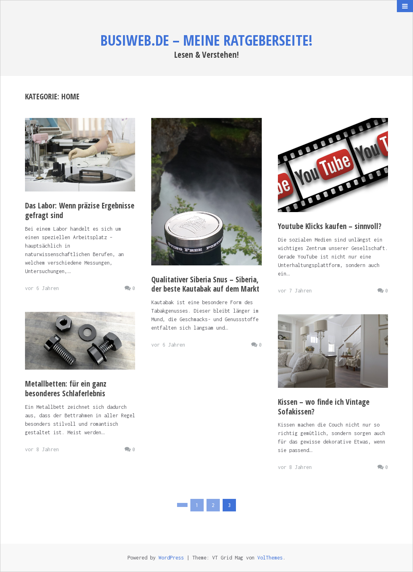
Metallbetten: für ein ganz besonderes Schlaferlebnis (65, 389)
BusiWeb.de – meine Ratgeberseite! (206, 40)
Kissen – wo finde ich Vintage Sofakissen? (323, 407)
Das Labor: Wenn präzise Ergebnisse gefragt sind (79, 210)
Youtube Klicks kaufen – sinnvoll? (330, 226)
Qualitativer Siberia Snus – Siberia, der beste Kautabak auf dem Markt (205, 284)
